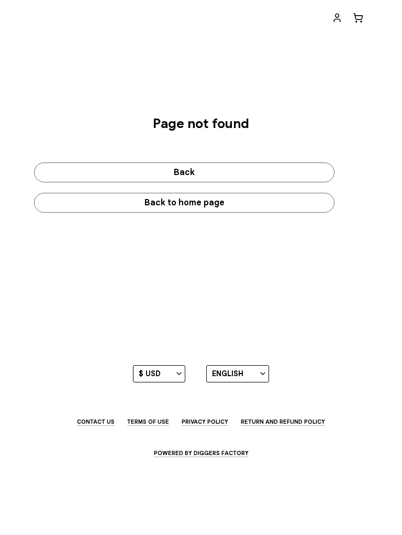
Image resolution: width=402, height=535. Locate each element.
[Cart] (358, 17)
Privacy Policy (205, 421)
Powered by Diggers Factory (201, 453)
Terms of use (148, 421)
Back (184, 172)
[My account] (337, 17)
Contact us (96, 421)
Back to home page (184, 202)
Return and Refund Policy (283, 421)
